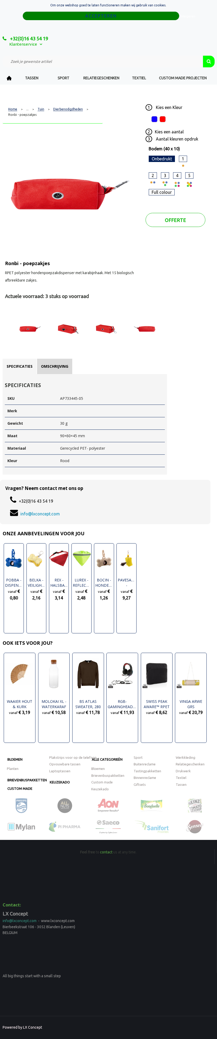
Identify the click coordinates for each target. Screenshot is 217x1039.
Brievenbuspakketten (27, 780)
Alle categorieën (107, 759)
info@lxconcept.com (40, 513)
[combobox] (103, 61)
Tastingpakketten (147, 771)
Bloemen (14, 759)
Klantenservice (23, 44)
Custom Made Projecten (183, 78)
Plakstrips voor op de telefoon (73, 757)
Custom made (19, 788)
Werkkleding (185, 757)
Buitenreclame (145, 764)
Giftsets (140, 784)
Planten (13, 768)
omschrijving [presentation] (54, 366)
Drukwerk (183, 771)
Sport (63, 78)
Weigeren (188, 16)
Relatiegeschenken (101, 78)
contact (106, 852)
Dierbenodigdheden (68, 109)
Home (9, 78)
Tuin (41, 109)
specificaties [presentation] (20, 366)
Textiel (139, 78)
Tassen (31, 78)
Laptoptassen (59, 771)
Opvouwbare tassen (64, 764)
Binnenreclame (145, 777)
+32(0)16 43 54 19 (28, 38)
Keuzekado (60, 782)
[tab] (20, 366)
